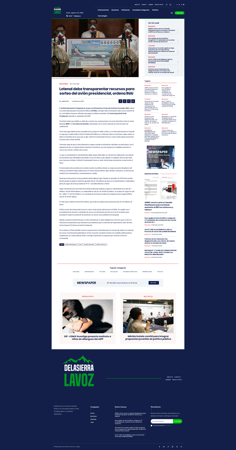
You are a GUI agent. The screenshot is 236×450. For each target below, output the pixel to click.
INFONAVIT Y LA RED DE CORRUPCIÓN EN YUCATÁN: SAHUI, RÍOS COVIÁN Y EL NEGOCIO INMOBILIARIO (169, 120)
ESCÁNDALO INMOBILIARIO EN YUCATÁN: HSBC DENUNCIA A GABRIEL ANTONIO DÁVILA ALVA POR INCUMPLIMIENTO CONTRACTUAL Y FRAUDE (152, 135)
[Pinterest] (129, 101)
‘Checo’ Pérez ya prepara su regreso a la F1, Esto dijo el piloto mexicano (169, 132)
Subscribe (177, 421)
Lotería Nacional (89, 244)
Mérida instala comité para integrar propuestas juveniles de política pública (148, 337)
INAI (80, 244)
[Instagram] (179, 5)
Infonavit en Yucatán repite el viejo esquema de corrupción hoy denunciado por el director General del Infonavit (161, 50)
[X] (181, 5)
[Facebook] (177, 5)
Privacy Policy (168, 425)
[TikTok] (168, 447)
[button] (170, 4)
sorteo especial (101, 244)
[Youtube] (184, 5)
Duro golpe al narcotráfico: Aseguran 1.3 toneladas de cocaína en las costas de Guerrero (161, 40)
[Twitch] (172, 447)
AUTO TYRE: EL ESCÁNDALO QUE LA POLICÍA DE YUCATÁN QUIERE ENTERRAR (160, 61)
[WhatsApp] (133, 101)
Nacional (63, 84)
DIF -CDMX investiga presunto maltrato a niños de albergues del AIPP (87, 338)
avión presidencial (71, 244)
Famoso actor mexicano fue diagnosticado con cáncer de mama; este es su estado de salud (161, 70)
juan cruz (65, 101)
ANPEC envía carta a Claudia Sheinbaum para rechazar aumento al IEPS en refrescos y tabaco (161, 30)
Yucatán (151, 45)
